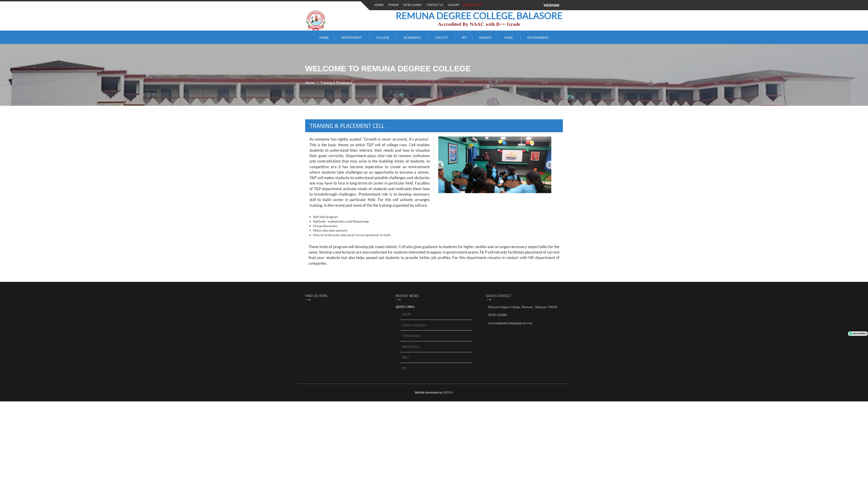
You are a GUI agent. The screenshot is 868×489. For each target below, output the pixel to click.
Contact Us (434, 5)
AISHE (406, 314)
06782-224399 (412, 5)
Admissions (410, 346)
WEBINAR (551, 5)
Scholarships (411, 335)
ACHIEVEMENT (538, 37)
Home (324, 37)
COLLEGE (383, 37)
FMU (405, 357)
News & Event (471, 5)
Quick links (405, 307)
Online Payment (414, 325)
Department (352, 37)
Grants (485, 37)
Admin (378, 5)
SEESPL (448, 392)
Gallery (453, 5)
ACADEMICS (413, 37)
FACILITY (442, 37)
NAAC (510, 37)
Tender (393, 5)
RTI (464, 37)
